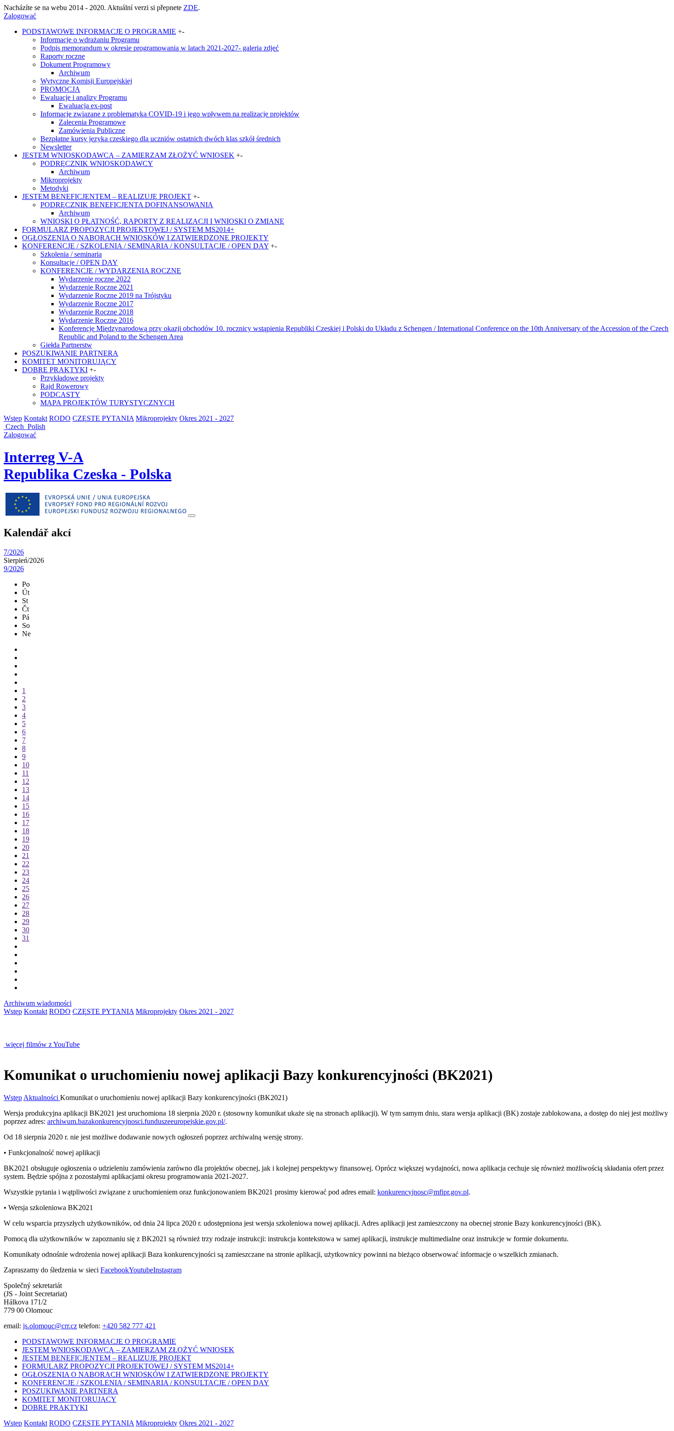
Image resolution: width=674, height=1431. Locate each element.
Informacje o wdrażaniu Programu (89, 40)
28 (25, 913)
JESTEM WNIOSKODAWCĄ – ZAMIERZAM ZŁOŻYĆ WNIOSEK (128, 155)
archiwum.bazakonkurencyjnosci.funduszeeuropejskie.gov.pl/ (136, 1121)
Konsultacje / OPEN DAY (79, 262)
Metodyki (54, 188)
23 (25, 872)
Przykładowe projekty (72, 378)
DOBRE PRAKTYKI (55, 370)
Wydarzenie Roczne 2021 (96, 287)
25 (25, 888)
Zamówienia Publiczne (92, 130)
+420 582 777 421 (129, 1326)
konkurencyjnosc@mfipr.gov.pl (423, 1192)
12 (25, 781)
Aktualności (41, 1097)
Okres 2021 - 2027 (206, 418)
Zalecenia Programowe (92, 122)
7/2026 (14, 552)
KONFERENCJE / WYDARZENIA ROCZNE (110, 271)
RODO (60, 418)
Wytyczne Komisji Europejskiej (86, 81)
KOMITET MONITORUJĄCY (69, 361)
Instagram (167, 1270)
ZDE (190, 7)
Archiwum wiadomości (38, 1003)
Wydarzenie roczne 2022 (95, 279)
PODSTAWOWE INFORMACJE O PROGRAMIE (99, 31)
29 (25, 921)
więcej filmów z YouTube (43, 1044)
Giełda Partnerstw (66, 345)
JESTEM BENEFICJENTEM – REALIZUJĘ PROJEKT (106, 196)
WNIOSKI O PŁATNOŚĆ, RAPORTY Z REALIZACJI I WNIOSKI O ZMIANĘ (162, 221)
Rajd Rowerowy (64, 386)
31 (25, 938)
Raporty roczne (62, 56)
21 (25, 855)
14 (25, 798)
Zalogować (20, 16)
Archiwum (74, 73)
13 (25, 789)
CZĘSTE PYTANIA (103, 418)
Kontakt (35, 418)
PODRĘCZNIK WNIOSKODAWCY (96, 163)
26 (25, 897)
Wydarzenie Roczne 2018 (96, 312)
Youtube (141, 1270)
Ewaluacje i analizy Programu (83, 97)
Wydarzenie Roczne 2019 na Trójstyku (115, 295)
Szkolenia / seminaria (71, 254)
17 (25, 822)
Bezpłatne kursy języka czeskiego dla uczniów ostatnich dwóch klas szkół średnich (160, 139)
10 (25, 765)
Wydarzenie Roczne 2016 (96, 320)
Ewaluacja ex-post (85, 106)
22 (25, 864)
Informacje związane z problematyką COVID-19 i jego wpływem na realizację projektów (169, 114)
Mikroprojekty (61, 180)
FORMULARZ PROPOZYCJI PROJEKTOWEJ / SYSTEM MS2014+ (128, 229)
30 (25, 930)
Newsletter (56, 147)
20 (25, 847)
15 (25, 806)
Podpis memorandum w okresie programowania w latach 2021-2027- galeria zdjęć (159, 48)
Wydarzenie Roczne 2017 (96, 304)
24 (25, 880)
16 (25, 814)
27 (25, 905)
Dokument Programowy (75, 64)
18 (25, 831)
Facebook (114, 1270)
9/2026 (14, 568)
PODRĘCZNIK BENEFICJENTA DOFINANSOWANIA (126, 205)
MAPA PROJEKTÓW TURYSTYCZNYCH (107, 403)
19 (25, 839)
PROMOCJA (60, 89)
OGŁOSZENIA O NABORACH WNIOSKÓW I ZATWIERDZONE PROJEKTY (145, 238)
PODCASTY (60, 394)
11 (25, 773)
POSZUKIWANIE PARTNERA (70, 353)
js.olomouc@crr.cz (50, 1326)
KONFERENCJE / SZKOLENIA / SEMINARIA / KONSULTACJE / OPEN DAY (145, 246)
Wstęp (13, 418)
